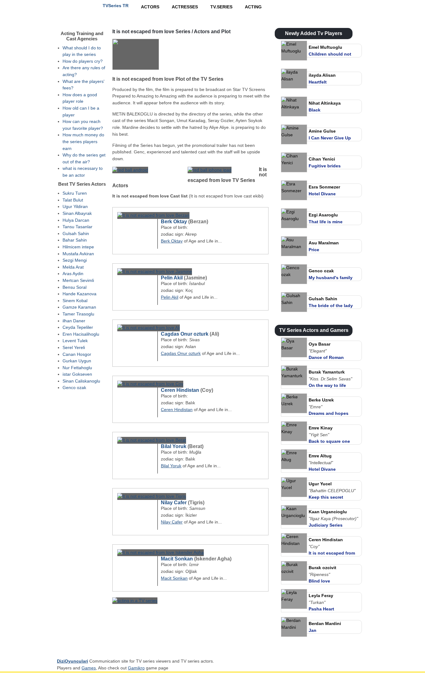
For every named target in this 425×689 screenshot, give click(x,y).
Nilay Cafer (174, 502)
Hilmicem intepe (78, 246)
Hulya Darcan (76, 220)
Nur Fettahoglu (77, 367)
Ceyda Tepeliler (78, 327)
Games (89, 667)
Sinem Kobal (75, 300)
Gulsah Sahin (76, 233)
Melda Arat (73, 267)
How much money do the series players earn (83, 141)
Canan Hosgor (77, 354)
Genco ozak (74, 387)
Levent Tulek (75, 340)
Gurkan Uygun (77, 360)
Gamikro (136, 667)
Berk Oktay (174, 221)
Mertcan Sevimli (78, 280)
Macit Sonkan (177, 558)
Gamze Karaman (79, 307)
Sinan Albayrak (77, 213)
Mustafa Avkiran (78, 253)
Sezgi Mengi (75, 260)
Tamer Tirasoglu (78, 313)
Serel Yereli (74, 347)
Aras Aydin (73, 273)
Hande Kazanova (79, 293)
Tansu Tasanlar (77, 226)
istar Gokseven (77, 374)
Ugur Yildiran (75, 206)
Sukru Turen (75, 193)
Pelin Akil (172, 277)
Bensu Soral (74, 287)
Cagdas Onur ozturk (184, 334)
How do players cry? (83, 61)
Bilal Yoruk (173, 446)
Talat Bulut (73, 199)
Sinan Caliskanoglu (81, 380)
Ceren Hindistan (180, 390)
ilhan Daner (74, 320)
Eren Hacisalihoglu (81, 334)
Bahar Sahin (75, 240)
